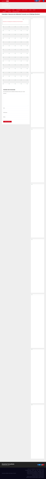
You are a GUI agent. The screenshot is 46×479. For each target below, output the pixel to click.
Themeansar (14, 473)
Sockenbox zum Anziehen (41, 470)
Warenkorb (39, 477)
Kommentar (5, 93)
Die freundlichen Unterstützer (28, 470)
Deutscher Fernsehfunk (8, 464)
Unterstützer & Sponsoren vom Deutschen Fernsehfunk (32, 477)
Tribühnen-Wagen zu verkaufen (40, 471)
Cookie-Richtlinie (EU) (15, 11)
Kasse (35, 470)
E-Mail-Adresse (5, 112)
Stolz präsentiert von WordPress (5, 473)
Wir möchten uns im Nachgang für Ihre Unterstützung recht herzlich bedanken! (13, 21)
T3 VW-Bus (9, 11)
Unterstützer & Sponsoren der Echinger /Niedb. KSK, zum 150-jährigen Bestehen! (35, 472)
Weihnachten (42, 477)
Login (37, 470)
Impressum (33, 470)
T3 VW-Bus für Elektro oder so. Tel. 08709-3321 (32, 471)
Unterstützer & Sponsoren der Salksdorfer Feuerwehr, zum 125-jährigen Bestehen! (35, 476)
